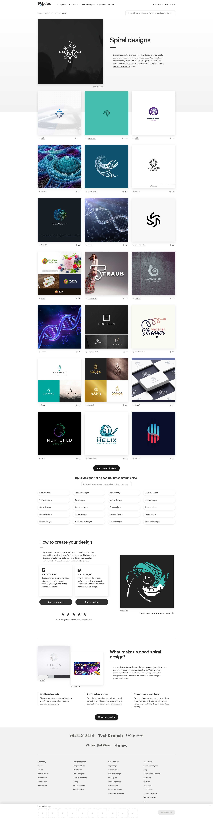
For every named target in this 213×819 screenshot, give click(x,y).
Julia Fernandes (140, 352)
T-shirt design (113, 785)
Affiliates (146, 781)
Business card (113, 770)
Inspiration (101, 4)
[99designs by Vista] (44, 4)
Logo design (112, 766)
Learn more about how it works (155, 613)
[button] (210, 806)
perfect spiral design (121, 66)
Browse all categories (116, 793)
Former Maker (92, 458)
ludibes (43, 138)
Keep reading (53, 704)
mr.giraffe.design (140, 245)
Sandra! (137, 405)
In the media (42, 777)
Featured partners (150, 797)
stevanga (137, 191)
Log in (172, 4)
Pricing (75, 781)
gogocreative (92, 138)
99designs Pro (78, 789)
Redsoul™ (44, 245)
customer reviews (84, 620)
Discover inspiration (80, 777)
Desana (43, 298)
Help (145, 801)
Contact (40, 770)
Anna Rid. (91, 405)
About (40, 766)
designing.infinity (93, 352)
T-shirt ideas (147, 789)
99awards (147, 777)
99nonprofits (42, 785)
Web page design (114, 774)
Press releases (43, 774)
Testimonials (42, 781)
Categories (61, 4)
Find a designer (88, 4)
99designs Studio (79, 785)
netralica (125, 610)
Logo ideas (147, 785)
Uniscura (43, 191)
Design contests (79, 766)
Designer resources (150, 793)
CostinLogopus (92, 191)
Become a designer (150, 766)
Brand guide (112, 777)
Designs (57, 13)
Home (40, 13)
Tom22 (43, 405)
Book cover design (115, 789)
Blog (145, 770)
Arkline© (137, 298)
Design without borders (152, 774)
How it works (74, 4)
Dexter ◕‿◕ (76, 686)
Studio (111, 4)
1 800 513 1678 (161, 4)
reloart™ (137, 458)
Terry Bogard (99, 86)
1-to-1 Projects (78, 770)
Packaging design (114, 781)
